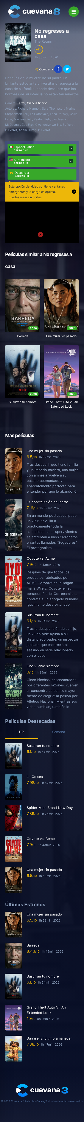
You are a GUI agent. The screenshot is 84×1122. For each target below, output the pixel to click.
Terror (21, 103)
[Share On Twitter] (67, 69)
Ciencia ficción (37, 103)
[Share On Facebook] (58, 69)
